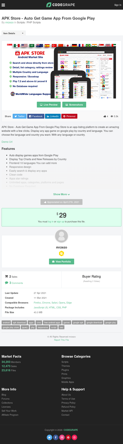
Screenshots (76, 104)
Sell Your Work (9, 410)
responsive (43, 327)
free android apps (52, 322)
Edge (69, 302)
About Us (66, 394)
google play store (11, 327)
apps (31, 322)
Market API (67, 410)
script (53, 327)
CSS (58, 307)
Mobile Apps (68, 381)
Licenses (6, 406)
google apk (78, 322)
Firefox (37, 302)
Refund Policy (68, 406)
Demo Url (7, 142)
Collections (7, 402)
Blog (4, 394)
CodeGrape (71, 429)
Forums (5, 398)
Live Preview (50, 104)
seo (61, 327)
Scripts (21, 22)
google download (94, 322)
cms (39, 322)
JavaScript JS (41, 307)
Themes (66, 365)
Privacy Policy (68, 402)
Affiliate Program (10, 414)
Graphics (66, 377)
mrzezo (9, 22)
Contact (65, 414)
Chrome (46, 302)
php (32, 327)
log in (50, 221)
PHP (64, 307)
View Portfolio (63, 261)
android (6, 322)
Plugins (65, 369)
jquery (25, 327)
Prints (64, 373)
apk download (19, 322)
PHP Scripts (34, 22)
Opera (62, 302)
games (67, 322)
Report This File (61, 339)
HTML (52, 307)
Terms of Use (68, 398)
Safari (54, 302)
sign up (60, 221)
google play (110, 322)
